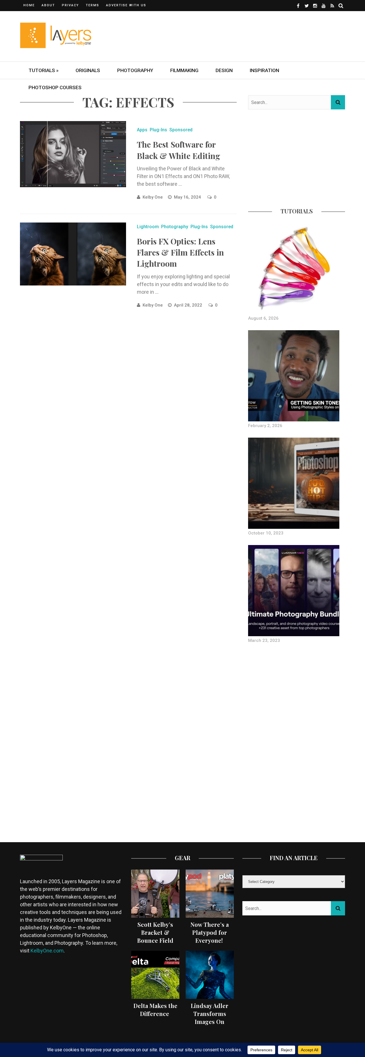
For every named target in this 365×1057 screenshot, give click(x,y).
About (48, 5)
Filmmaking (184, 70)
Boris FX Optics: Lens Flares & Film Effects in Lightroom (180, 252)
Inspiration (264, 70)
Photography (135, 70)
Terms (92, 5)
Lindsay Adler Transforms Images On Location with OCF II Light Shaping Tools (209, 1025)
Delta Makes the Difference (155, 1009)
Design (224, 70)
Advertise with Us (126, 5)
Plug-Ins (158, 129)
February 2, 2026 (265, 425)
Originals (88, 70)
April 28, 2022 (188, 305)
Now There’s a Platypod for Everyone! (209, 932)
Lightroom (148, 226)
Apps (142, 129)
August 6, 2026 (263, 318)
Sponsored (180, 129)
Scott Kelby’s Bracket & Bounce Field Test (155, 936)
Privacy (70, 5)
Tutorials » (43, 70)
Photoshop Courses (55, 87)
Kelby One (153, 197)
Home (29, 5)
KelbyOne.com (47, 951)
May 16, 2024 (188, 197)
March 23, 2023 (264, 640)
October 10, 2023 (265, 533)
